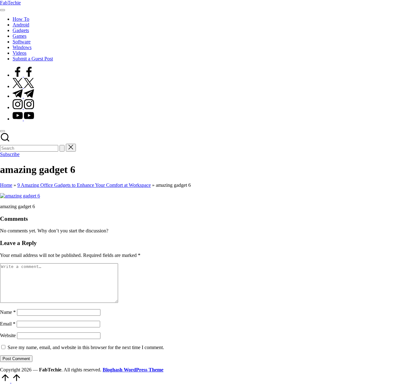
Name (8, 312)
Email (7, 323)
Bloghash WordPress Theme (133, 369)
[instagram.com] (23, 107)
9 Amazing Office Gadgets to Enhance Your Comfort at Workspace (84, 185)
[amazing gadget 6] (20, 195)
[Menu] (2, 10)
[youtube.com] (23, 118)
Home (6, 185)
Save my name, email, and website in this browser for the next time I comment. (86, 347)
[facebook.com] (23, 75)
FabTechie (10, 2)
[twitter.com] (23, 86)
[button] (62, 148)
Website (8, 335)
